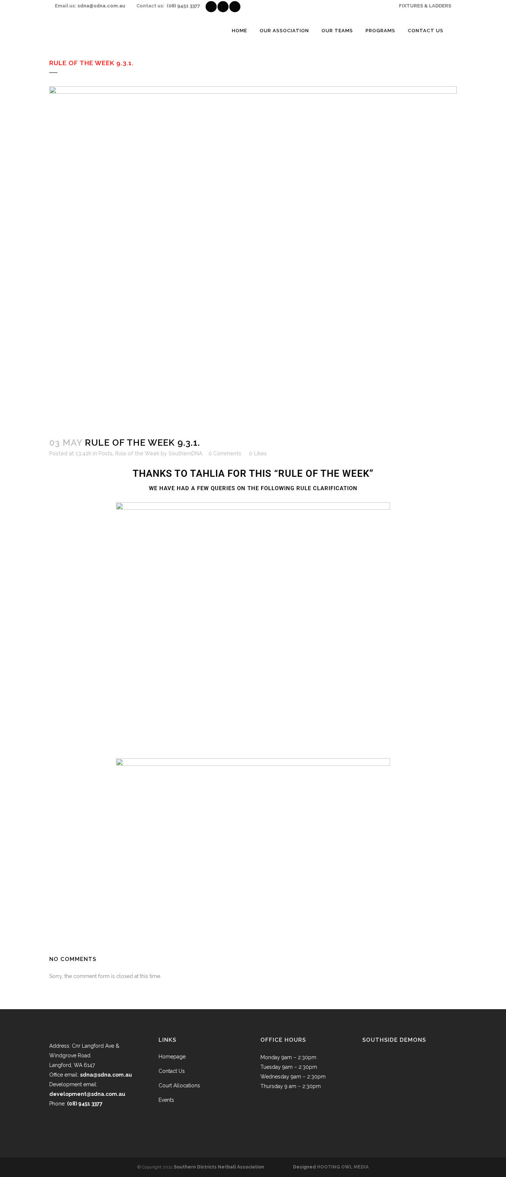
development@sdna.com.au (87, 1094)
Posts (106, 453)
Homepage (172, 1057)
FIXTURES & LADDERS (425, 6)
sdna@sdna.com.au (101, 6)
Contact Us (172, 1071)
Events (166, 1100)
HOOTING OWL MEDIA (343, 1167)
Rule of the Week (137, 453)
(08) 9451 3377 (183, 6)
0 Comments (225, 453)
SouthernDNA (185, 453)
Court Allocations (179, 1085)
